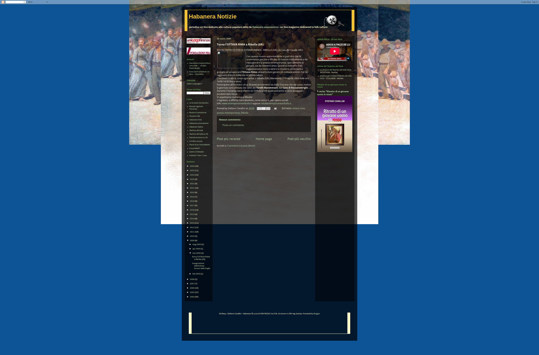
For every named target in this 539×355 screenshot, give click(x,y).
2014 (192, 219)
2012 (192, 228)
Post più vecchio (299, 139)
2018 (192, 201)
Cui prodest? (194, 148)
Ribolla (244, 112)
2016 (192, 210)
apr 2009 (196, 249)
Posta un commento (233, 125)
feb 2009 (196, 274)
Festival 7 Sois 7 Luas (198, 156)
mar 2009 (196, 253)
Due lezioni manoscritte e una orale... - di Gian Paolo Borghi (199, 65)
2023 (192, 179)
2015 (192, 214)
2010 (192, 236)
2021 (192, 188)
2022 (192, 184)
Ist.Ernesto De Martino (198, 103)
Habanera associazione (265, 27)
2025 (192, 171)
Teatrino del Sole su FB (198, 134)
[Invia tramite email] (258, 108)
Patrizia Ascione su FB (198, 138)
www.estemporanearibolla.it (237, 103)
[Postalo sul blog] (261, 108)
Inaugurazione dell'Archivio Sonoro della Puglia (201, 266)
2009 (192, 241)
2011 (192, 232)
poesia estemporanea (228, 112)
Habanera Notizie (213, 16)
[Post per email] (275, 108)
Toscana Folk (194, 116)
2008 (192, 279)
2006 (192, 288)
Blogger (316, 314)
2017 (192, 206)
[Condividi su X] (263, 108)
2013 (192, 223)
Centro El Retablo (196, 152)
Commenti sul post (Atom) (241, 145)
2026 (192, 166)
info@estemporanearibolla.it (276, 103)
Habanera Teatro (196, 127)
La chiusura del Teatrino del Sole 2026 (335, 70)
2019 (192, 197)
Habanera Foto (195, 120)
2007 (192, 284)
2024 (192, 175)
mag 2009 (196, 244)
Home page (264, 139)
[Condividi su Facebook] (266, 108)
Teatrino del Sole (196, 130)
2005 (192, 292)
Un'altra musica (195, 141)
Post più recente (228, 139)
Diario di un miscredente (199, 145)
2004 (192, 297)
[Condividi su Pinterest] (269, 108)
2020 (192, 193)
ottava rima (298, 108)
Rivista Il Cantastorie (197, 113)
